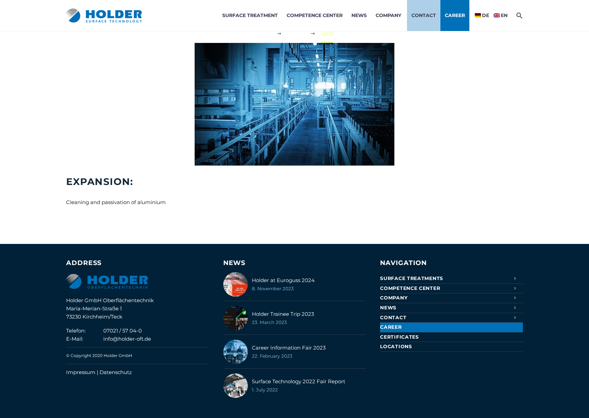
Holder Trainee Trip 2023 (283, 314)
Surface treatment (250, 15)
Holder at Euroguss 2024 (283, 280)
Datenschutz (116, 372)
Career (455, 15)
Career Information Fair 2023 (289, 347)
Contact (423, 15)
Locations (396, 346)
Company (388, 15)
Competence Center (315, 15)
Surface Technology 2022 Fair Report (298, 381)
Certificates (399, 337)
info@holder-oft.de (127, 339)
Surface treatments (411, 278)
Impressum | (83, 372)
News (359, 15)
